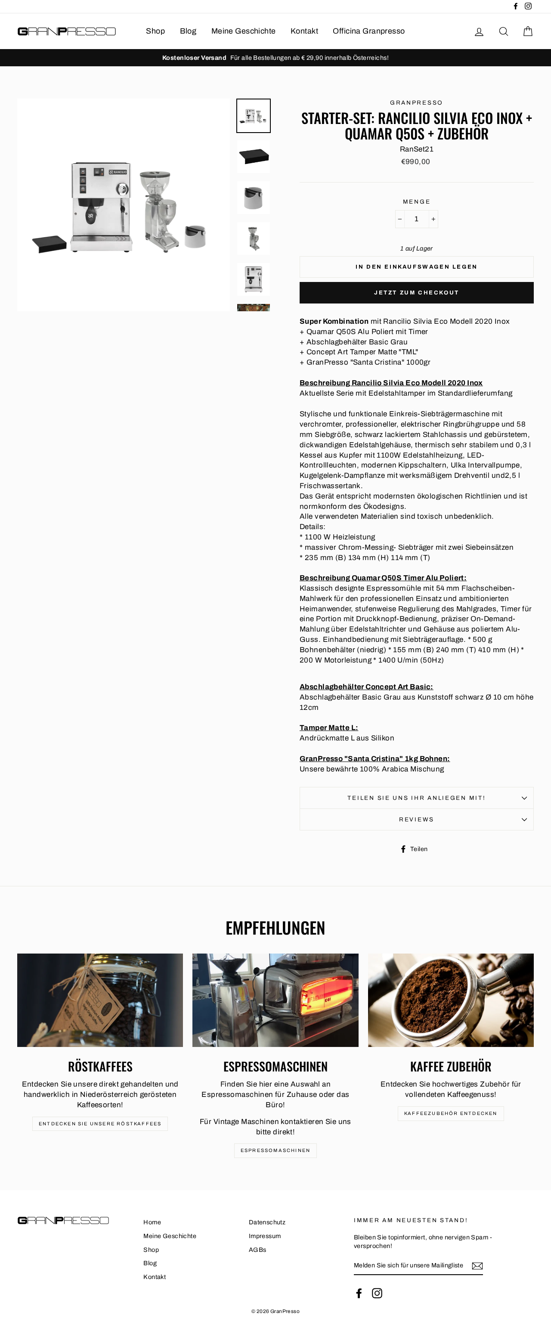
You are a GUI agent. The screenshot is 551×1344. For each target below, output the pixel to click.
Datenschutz (267, 1222)
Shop (155, 31)
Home (152, 1222)
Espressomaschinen (275, 1150)
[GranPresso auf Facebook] (359, 1293)
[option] (275, 57)
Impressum (265, 1236)
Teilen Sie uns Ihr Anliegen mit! (416, 798)
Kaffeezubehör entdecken (451, 1113)
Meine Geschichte (243, 31)
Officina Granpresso (369, 31)
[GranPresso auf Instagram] (377, 1293)
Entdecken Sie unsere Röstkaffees (100, 1123)
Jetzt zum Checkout (416, 293)
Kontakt (304, 31)
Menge (417, 201)
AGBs (257, 1249)
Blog (188, 31)
